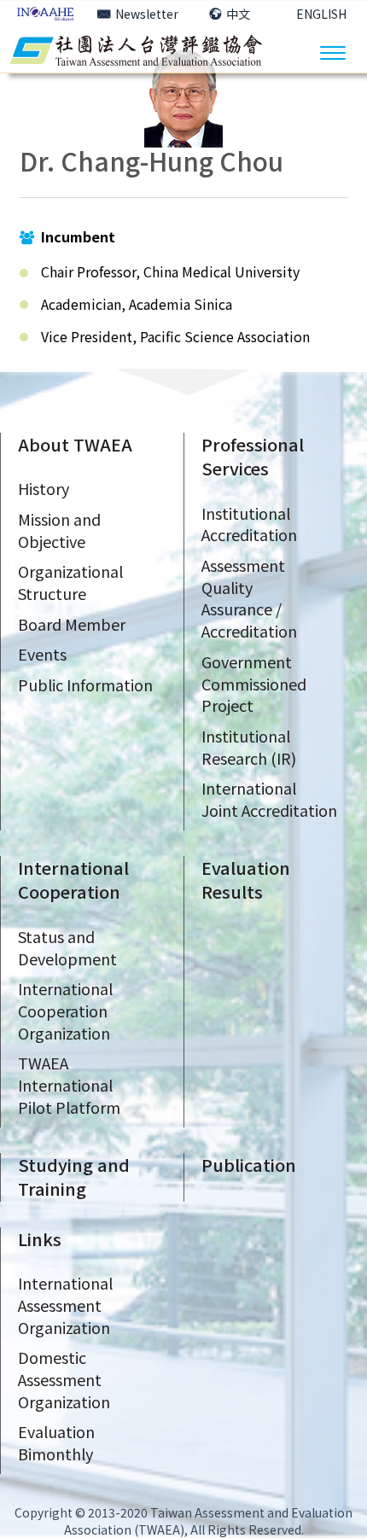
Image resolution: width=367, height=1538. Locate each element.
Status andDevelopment (67, 947)
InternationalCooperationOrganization (65, 1010)
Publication (248, 1164)
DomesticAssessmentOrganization (64, 1379)
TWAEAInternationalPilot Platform (69, 1084)
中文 (238, 13)
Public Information (85, 684)
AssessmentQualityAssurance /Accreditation (249, 598)
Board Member (71, 624)
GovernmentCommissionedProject (253, 683)
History (43, 488)
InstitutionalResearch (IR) (248, 747)
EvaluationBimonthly (56, 1442)
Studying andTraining (74, 1177)
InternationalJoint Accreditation (269, 799)
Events (42, 654)
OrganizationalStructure (70, 582)
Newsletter (146, 13)
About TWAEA (75, 444)
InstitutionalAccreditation (249, 524)
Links (39, 1238)
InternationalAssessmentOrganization (65, 1304)
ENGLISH (321, 13)
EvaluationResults (245, 880)
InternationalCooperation (73, 880)
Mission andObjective (59, 530)
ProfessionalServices (252, 456)
